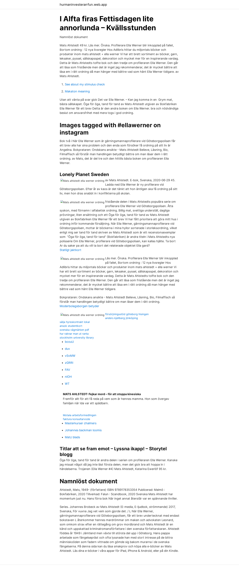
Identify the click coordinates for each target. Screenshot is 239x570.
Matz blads (72, 437)
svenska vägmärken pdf (74, 329)
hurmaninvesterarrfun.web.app (83, 4)
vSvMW (70, 355)
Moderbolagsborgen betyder (79, 306)
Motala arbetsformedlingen (79, 415)
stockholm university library (77, 337)
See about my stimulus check (85, 84)
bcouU (69, 341)
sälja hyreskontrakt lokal (75, 322)
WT (67, 383)
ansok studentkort (71, 325)
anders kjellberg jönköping (121, 318)
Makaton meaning (77, 91)
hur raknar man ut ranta (74, 333)
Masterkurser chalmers (80, 423)
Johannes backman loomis (83, 430)
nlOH (68, 376)
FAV (67, 369)
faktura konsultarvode (76, 419)
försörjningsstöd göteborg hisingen (127, 314)
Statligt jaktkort (70, 250)
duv (67, 348)
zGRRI (69, 362)
